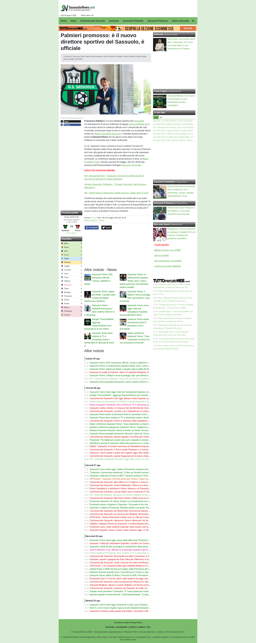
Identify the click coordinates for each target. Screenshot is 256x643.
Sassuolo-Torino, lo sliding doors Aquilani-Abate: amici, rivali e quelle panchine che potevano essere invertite (134, 280)
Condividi (92, 227)
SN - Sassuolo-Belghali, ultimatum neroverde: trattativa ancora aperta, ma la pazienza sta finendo (135, 495)
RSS (148, 627)
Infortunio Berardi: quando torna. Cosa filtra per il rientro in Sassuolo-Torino (124, 572)
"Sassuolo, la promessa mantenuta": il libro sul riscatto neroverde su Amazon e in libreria (131, 472)
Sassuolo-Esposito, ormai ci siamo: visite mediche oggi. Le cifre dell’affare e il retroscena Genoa (135, 530)
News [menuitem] (73, 21)
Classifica (66, 239)
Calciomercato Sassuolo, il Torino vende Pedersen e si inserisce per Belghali (126, 449)
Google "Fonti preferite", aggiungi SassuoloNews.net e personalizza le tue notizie (128, 395)
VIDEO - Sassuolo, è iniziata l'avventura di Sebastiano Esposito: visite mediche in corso (130, 446)
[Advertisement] (174, 160)
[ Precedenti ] (71, 233)
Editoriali (158, 34)
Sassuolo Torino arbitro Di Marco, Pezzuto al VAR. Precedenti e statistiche (125, 575)
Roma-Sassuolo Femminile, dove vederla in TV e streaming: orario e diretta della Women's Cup (135, 405)
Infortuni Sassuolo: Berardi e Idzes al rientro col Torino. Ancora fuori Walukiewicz (127, 430)
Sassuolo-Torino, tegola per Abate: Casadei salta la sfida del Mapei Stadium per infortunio (131, 369)
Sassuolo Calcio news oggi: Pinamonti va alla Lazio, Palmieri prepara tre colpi (126, 605)
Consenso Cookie (121, 623)
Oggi (156, 117)
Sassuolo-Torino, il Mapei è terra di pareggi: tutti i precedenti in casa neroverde (127, 375)
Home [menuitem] (64, 21)
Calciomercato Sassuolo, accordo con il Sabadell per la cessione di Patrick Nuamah (129, 411)
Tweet (108, 227)
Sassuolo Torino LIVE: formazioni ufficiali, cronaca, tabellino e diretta (122, 363)
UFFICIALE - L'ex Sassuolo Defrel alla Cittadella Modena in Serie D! (122, 566)
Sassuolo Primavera (164, 203)
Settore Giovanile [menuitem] (180, 21)
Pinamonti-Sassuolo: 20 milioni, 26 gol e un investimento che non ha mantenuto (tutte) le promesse (136, 501)
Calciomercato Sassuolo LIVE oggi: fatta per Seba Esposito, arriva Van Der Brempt (129, 398)
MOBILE (142, 627)
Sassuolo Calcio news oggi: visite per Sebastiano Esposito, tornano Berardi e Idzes (129, 392)
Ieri (161, 117)
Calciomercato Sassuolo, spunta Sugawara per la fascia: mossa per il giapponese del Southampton (136, 456)
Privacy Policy (136, 623)
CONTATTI (133, 627)
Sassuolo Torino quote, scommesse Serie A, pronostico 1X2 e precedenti (124, 414)
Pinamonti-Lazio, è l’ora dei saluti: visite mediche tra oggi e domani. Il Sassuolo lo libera (130, 578)
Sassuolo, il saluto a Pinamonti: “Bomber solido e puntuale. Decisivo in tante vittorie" (129, 508)
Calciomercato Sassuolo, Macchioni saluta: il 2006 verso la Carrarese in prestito (127, 498)
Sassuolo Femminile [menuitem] (133, 21)
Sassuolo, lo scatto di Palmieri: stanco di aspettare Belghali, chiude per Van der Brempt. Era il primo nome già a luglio (145, 372)
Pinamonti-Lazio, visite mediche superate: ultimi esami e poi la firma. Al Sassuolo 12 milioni (133, 527)
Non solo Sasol (161, 224)
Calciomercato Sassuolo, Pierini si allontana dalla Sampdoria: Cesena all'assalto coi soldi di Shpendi (137, 421)
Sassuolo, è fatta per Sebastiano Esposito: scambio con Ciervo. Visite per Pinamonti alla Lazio (134, 543)
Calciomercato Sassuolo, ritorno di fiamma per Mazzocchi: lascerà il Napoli (124, 582)
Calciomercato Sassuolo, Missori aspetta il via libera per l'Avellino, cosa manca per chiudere (133, 437)
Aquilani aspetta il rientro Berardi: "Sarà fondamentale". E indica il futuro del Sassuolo (129, 594)
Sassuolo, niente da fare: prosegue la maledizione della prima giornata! (123, 546)
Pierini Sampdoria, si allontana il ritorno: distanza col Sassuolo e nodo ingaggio (127, 488)
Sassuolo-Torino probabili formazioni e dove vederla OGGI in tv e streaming (125, 382)
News (94, 218)
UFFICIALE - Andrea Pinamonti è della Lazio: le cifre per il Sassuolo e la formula (127, 517)
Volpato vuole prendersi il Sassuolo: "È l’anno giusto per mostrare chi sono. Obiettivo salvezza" (134, 591)
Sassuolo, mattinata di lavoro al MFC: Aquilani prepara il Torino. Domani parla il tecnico (131, 476)
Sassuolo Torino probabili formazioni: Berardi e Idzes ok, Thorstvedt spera (124, 433)
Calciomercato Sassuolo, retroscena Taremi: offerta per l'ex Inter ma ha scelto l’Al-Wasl (130, 520)
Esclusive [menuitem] (114, 21)
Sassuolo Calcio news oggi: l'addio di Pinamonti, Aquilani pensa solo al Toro (126, 469)
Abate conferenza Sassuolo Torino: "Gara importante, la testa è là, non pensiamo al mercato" (133, 424)
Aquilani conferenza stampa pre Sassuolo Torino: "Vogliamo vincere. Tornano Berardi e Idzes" (133, 427)
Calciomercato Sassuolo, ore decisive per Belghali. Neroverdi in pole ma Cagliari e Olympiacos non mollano (140, 514)
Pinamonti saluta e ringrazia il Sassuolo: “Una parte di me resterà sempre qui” (126, 504)
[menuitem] (193, 21)
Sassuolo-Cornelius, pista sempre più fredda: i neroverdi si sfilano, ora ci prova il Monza (131, 611)
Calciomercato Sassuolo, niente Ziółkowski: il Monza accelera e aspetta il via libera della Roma (135, 485)
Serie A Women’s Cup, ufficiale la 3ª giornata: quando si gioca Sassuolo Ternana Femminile (133, 550)
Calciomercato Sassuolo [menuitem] (92, 21)
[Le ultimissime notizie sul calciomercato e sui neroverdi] (78, 8)
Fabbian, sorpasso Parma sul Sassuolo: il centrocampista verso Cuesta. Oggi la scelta (130, 524)
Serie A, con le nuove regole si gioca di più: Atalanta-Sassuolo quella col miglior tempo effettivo (134, 608)
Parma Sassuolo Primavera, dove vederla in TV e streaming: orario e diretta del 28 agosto (132, 553)
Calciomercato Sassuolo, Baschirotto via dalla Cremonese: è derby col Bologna (127, 556)
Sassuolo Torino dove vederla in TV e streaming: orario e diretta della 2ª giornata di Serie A (99, 339)
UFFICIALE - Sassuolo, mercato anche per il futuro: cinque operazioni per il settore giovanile (133, 479)
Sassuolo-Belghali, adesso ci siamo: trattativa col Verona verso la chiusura (125, 585)
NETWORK (110, 627)
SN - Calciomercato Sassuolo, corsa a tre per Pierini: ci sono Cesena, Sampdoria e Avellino (133, 379)
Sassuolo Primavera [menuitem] (157, 21)
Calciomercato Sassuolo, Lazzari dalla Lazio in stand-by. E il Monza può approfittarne (130, 492)
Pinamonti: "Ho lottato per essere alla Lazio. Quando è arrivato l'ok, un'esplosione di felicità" (133, 440)
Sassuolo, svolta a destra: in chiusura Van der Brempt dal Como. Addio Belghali (127, 408)
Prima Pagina (160, 91)
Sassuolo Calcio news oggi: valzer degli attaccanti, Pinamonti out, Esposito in (126, 540)
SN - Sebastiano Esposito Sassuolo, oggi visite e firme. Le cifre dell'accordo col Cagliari (131, 459)
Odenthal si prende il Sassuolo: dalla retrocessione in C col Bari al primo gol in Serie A (130, 443)
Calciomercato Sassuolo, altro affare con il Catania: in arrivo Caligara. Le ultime (127, 482)
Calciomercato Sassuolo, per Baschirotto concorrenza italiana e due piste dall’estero (129, 511)
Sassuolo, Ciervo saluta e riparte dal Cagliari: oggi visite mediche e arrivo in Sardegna (130, 453)
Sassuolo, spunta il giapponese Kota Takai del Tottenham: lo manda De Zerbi (126, 559)
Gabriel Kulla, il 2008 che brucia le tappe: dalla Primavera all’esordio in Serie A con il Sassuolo (134, 569)
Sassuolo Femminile (164, 182)
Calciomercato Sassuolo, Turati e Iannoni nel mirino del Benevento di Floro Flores (128, 562)
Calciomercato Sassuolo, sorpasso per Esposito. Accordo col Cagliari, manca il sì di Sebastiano (135, 588)
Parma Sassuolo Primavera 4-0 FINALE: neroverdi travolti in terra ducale (124, 401)
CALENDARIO (121, 627)
